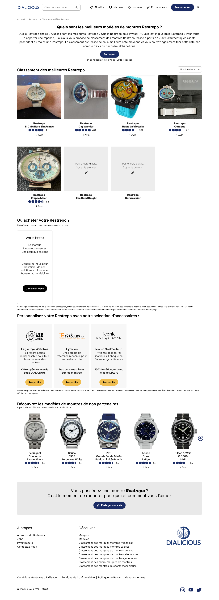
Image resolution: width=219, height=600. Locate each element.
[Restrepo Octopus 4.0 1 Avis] (180, 139)
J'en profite (35, 382)
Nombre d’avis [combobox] (187, 69)
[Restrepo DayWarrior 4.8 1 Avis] (86, 139)
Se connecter (182, 7)
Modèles (137, 7)
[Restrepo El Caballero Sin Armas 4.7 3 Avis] (39, 139)
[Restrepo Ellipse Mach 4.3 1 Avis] (39, 211)
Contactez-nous (35, 288)
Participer (109, 54)
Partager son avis (111, 505)
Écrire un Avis (159, 7)
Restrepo (33, 19)
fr (198, 7)
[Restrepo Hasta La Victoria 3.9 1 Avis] (133, 139)
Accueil (21, 19)
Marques (118, 7)
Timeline (100, 7)
